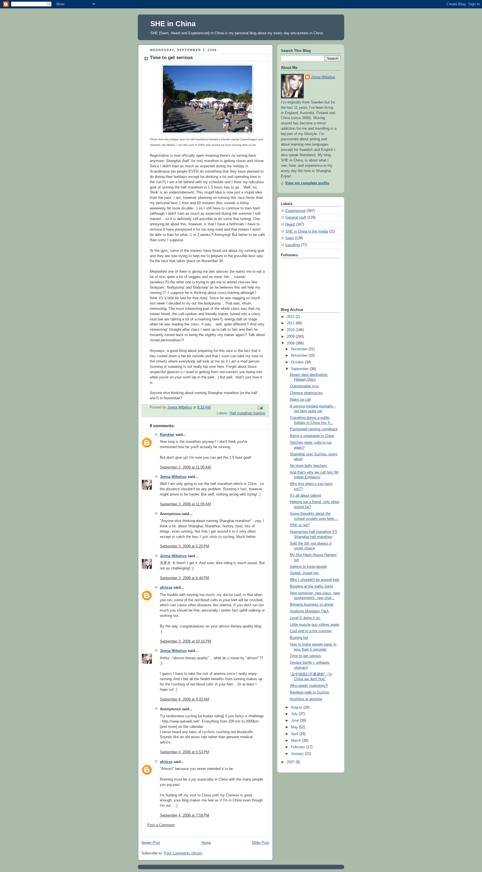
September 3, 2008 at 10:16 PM (185, 641)
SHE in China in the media (306, 231)
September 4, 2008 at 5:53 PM (184, 752)
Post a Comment (161, 825)
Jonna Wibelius (173, 477)
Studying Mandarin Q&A (309, 611)
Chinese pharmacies (306, 393)
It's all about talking (305, 495)
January (298, 754)
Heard (290, 224)
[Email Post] (260, 408)
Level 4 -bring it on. (305, 618)
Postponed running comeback (314, 429)
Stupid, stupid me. (304, 573)
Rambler (167, 435)
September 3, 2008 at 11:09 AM (185, 504)
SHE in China (173, 24)
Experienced (295, 211)
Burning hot (299, 638)
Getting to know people (308, 567)
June (295, 721)
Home (206, 843)
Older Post (260, 843)
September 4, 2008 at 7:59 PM (184, 815)
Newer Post (150, 843)
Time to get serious (305, 656)
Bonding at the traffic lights (311, 586)
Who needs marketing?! (309, 686)
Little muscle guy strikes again (314, 625)
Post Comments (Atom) (183, 853)
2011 (291, 323)
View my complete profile (307, 183)
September (300, 369)
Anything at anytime (306, 699)
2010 (291, 330)
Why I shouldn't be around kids (314, 580)
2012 (291, 317)
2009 (291, 337)
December (300, 349)
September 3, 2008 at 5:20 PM (184, 546)
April (295, 734)
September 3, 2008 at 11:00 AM (185, 467)
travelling (292, 245)
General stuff (295, 217)
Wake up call (300, 400)
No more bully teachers (308, 466)
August (297, 707)
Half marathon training (247, 413)
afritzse (166, 588)
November (300, 356)
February (298, 747)
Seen (289, 238)
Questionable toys (304, 386)
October (298, 362)
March (296, 741)
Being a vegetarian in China (312, 436)
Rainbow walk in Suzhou (309, 692)
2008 (291, 343)
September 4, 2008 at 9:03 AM (184, 699)
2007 (291, 762)
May (295, 727)
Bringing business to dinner (312, 605)
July (295, 714)
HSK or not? (300, 525)
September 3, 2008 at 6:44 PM (184, 578)
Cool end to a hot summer (311, 631)
